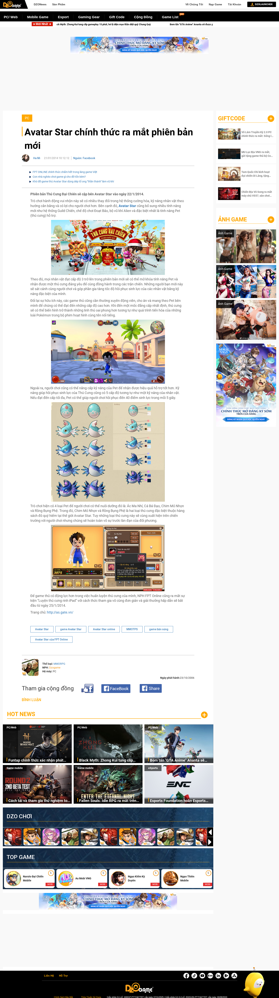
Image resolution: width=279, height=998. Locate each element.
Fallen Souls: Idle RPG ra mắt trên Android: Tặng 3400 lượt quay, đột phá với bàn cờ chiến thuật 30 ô (107, 800)
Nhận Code (254, 134)
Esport (63, 17)
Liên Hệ (49, 976)
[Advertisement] (139, 84)
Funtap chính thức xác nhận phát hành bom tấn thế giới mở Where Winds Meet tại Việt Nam (35, 760)
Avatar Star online (104, 629)
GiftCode (231, 118)
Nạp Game (215, 4)
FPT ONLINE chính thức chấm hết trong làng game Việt (65, 171)
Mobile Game (37, 17)
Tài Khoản (234, 4)
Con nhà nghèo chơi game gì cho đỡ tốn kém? (59, 176)
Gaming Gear (89, 17)
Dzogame (54, 667)
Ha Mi (36, 158)
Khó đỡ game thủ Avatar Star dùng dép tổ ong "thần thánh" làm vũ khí (73, 181)
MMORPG (59, 663)
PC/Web (11, 727)
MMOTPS (132, 629)
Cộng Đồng (143, 17)
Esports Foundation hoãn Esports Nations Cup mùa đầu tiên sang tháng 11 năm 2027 (178, 800)
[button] (210, 841)
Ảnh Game (232, 219)
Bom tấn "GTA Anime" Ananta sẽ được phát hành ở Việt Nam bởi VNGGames (121, 24)
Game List (170, 17)
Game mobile (15, 768)
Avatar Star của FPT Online (51, 639)
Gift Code (117, 17)
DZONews (40, 4)
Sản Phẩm (58, 4)
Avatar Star (42, 629)
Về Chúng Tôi (194, 4)
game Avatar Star (71, 629)
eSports (153, 768)
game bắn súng (158, 629)
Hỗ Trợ (63, 976)
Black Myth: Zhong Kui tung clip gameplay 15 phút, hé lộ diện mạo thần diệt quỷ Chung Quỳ (107, 760)
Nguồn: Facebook (84, 158)
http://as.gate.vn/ (60, 612)
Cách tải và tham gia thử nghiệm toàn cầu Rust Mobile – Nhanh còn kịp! (40, 800)
